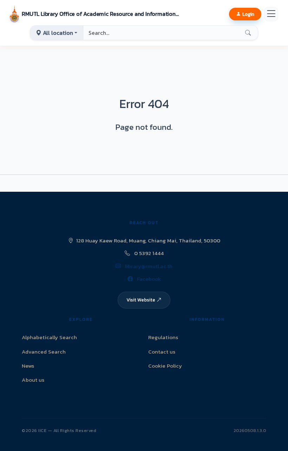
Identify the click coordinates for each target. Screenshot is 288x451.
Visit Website (140, 299)
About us (33, 380)
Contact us (161, 352)
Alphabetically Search (49, 337)
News (28, 366)
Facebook (148, 279)
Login (248, 14)
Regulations (163, 337)
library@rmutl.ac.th (148, 266)
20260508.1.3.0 (250, 430)
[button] (95, 14)
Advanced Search (44, 352)
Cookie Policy (165, 366)
